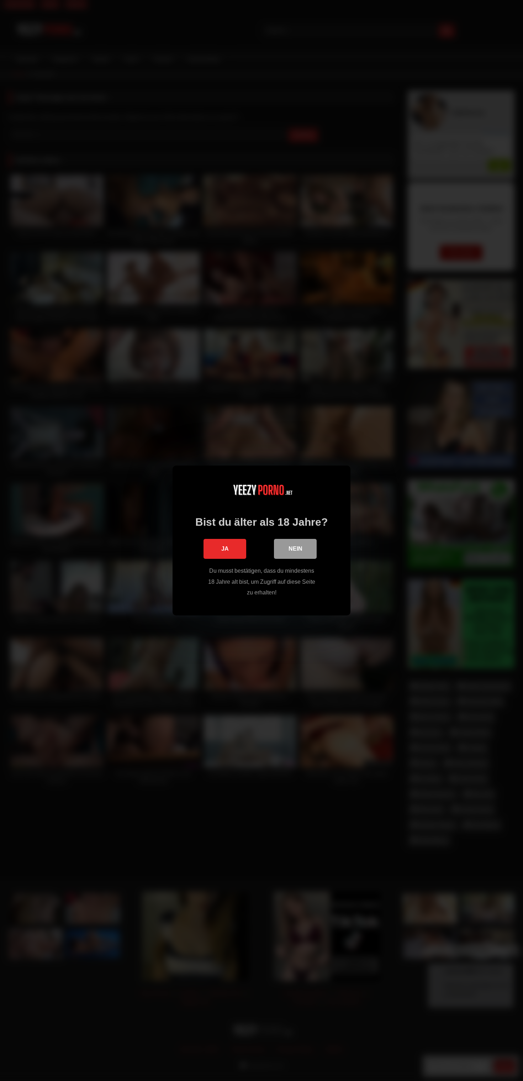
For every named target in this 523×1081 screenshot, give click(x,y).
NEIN (295, 549)
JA (225, 549)
